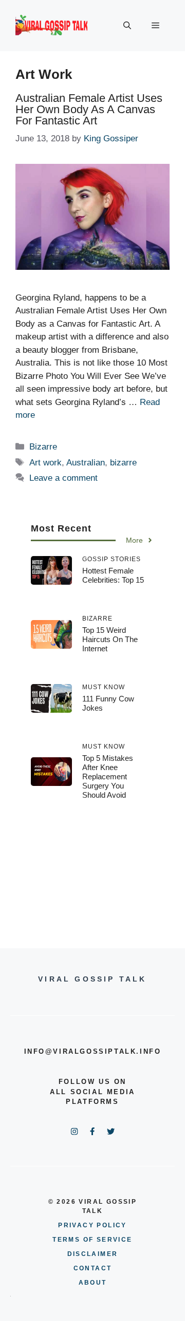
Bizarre (43, 447)
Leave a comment (63, 478)
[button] (127, 25)
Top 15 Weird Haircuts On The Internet (110, 639)
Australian (85, 462)
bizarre (123, 462)
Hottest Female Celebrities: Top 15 (113, 575)
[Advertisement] (92, 866)
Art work (45, 462)
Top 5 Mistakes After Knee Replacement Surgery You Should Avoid (107, 776)
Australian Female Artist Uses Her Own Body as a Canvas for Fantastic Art (88, 109)
